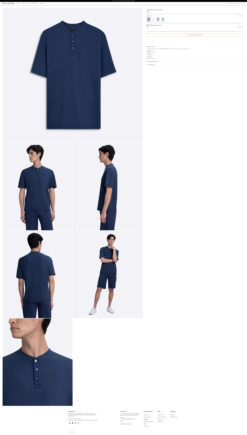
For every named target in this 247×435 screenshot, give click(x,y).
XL (154, 29)
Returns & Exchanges (148, 421)
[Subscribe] (96, 418)
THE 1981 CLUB (173, 417)
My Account (146, 414)
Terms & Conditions (161, 417)
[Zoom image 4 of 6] (38, 274)
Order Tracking (147, 417)
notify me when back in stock (195, 35)
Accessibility (160, 421)
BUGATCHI (73, 432)
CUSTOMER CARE (151, 64)
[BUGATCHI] (8, 3)
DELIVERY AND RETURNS (152, 61)
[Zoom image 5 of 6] (108, 274)
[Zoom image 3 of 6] (108, 186)
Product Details (151, 46)
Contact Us (146, 426)
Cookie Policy (160, 419)
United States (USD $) (125, 424)
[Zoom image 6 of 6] (38, 362)
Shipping (146, 419)
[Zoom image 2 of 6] (38, 186)
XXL (157, 29)
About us (172, 414)
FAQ (121, 421)
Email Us (122, 417)
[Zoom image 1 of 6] (73, 75)
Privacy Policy (160, 414)
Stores (145, 423)
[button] (242, 3)
